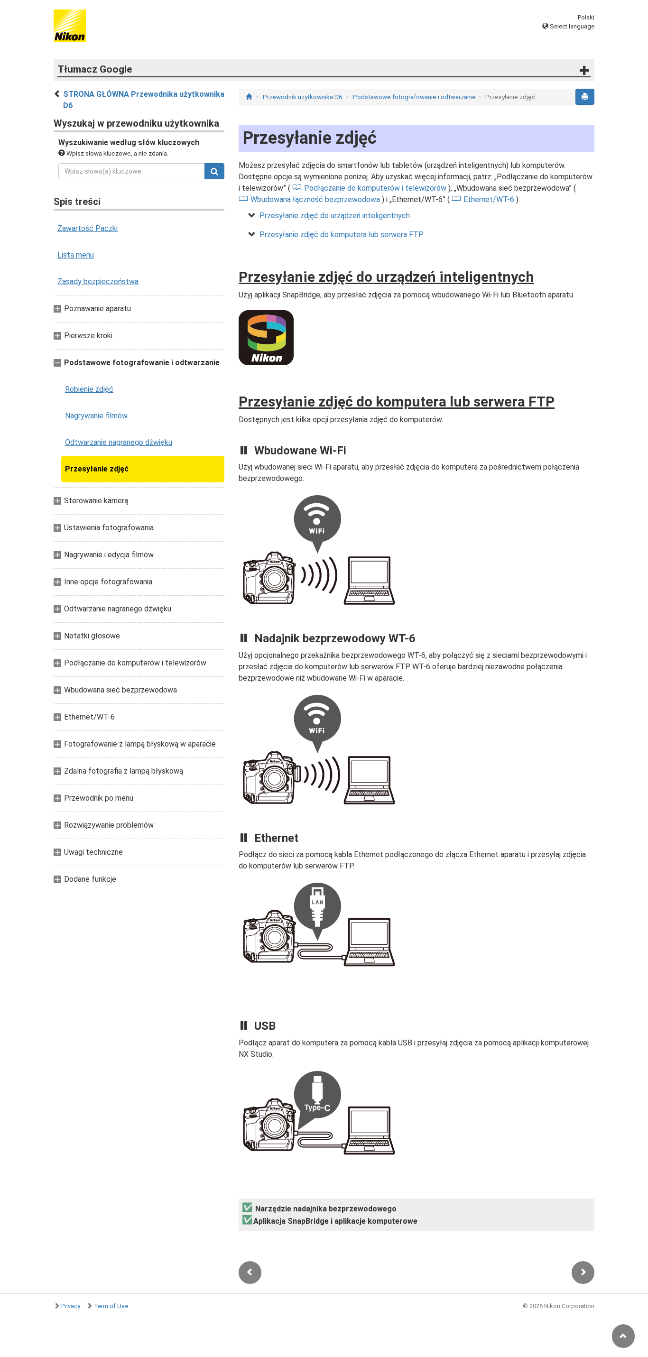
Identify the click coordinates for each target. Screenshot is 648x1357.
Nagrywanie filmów (96, 415)
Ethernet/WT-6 (488, 199)
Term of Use (111, 1306)
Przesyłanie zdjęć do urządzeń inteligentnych (334, 215)
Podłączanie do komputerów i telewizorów (375, 188)
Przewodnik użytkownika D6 (302, 97)
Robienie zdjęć (89, 389)
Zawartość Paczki (87, 228)
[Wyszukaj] (214, 171)
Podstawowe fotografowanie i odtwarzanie (414, 97)
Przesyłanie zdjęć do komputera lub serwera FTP (341, 234)
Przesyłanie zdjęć (97, 468)
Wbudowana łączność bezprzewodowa (315, 199)
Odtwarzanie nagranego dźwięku (118, 442)
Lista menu (75, 254)
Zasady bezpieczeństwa (98, 281)
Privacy (70, 1306)
